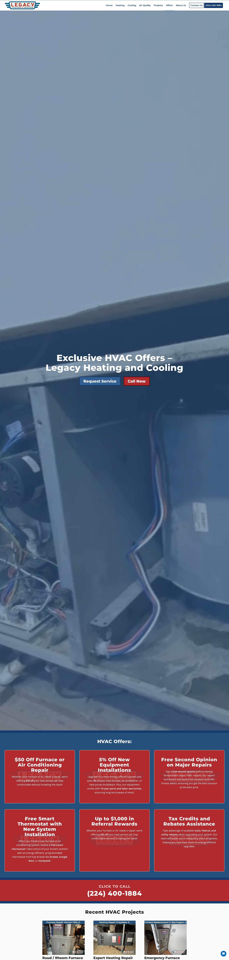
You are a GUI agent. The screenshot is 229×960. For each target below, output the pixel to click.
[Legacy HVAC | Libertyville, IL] (22, 5)
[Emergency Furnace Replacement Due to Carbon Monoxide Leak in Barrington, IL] (165, 938)
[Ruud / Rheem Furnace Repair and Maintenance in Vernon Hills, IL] (63, 938)
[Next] (183, 941)
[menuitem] (109, 5)
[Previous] (45, 941)
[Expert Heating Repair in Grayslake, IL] (114, 938)
